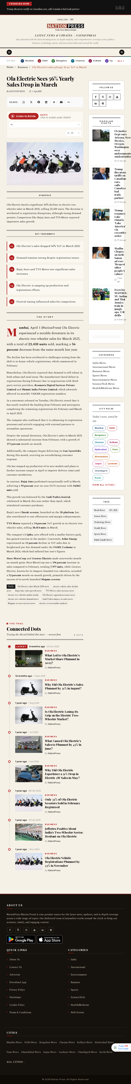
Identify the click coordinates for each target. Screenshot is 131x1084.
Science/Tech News (103, 384)
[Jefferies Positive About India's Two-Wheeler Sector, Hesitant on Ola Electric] (28, 832)
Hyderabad (101, 449)
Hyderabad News (104, 1042)
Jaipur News (49, 1052)
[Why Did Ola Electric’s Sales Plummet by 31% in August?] (28, 687)
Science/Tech (78, 997)
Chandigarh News (87, 1052)
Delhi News (30, 1042)
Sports (74, 990)
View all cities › (104, 485)
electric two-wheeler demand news (23, 599)
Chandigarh (101, 470)
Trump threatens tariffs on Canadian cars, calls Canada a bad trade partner (43, 9)
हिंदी (72, 19)
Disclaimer (15, 997)
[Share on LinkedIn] (46, 102)
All (121, 60)
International (78, 967)
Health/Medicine (80, 1005)
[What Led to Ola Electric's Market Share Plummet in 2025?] (28, 658)
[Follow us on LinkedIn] (95, 103)
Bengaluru (100, 435)
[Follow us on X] (103, 97)
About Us (14, 959)
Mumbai (99, 428)
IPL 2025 (113, 510)
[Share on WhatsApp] (24, 102)
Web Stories (77, 1012)
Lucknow (112, 463)
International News (103, 367)
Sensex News (100, 516)
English (62, 19)
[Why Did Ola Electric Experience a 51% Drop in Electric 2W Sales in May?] (28, 773)
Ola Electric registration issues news (58, 595)
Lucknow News (67, 1052)
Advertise (14, 974)
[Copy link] (69, 102)
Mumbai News (14, 1042)
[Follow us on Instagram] (110, 97)
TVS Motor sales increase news (60, 590)
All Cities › (16, 1062)
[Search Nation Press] (121, 52)
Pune (115, 449)
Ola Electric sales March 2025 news (33, 586)
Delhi (112, 428)
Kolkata (114, 442)
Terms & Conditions (20, 1012)
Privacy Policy (17, 990)
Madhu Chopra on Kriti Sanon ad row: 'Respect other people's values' (119, 261)
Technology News (102, 522)
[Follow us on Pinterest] (103, 103)
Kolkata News (84, 1042)
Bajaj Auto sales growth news (28, 590)
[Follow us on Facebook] (95, 97)
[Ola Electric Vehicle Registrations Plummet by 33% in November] (28, 861)
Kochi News (105, 1052)
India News (99, 363)
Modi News (99, 510)
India (73, 959)
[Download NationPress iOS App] (49, 939)
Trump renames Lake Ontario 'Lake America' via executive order (120, 223)
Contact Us (15, 967)
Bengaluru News (48, 1042)
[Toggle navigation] (9, 52)
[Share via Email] (61, 102)
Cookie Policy (17, 1005)
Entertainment (79, 974)
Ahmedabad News (31, 1052)
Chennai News (67, 1042)
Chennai (99, 442)
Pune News (13, 1052)
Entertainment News (104, 380)
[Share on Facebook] (39, 102)
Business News (101, 371)
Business (51, 651)
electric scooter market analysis (53, 603)
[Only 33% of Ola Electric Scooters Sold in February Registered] (28, 802)
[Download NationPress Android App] (21, 939)
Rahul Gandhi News (103, 540)
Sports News (99, 376)
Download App (17, 982)
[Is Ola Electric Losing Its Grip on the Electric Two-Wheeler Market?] (28, 715)
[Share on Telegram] (54, 102)
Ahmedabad (101, 456)
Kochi (98, 478)
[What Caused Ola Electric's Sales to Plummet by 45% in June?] (28, 744)
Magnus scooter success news (21, 603)
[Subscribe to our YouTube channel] (117, 97)
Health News (100, 528)
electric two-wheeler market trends (23, 595)
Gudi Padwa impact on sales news (57, 599)
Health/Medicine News (105, 388)
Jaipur (98, 463)
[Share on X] (31, 102)
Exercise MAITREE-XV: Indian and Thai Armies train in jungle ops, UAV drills (121, 302)
